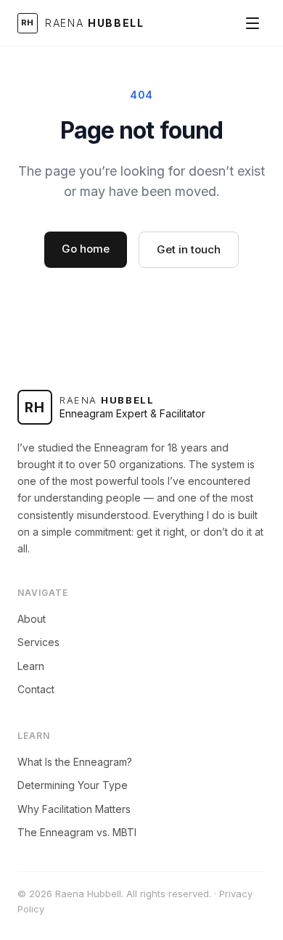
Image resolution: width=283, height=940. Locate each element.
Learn (30, 666)
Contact (35, 689)
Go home (86, 249)
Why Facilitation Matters (74, 809)
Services (38, 642)
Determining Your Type (72, 785)
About (31, 619)
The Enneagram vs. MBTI (76, 832)
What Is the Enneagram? (74, 762)
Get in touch (189, 249)
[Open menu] (252, 23)
